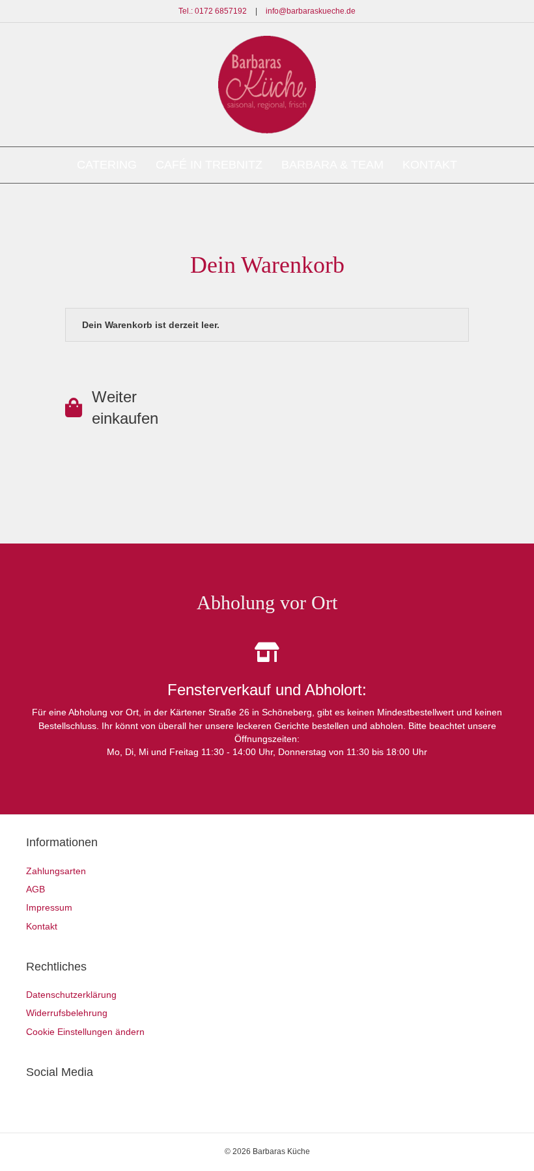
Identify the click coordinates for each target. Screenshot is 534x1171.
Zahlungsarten (56, 871)
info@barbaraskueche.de (311, 11)
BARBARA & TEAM (332, 164)
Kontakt (41, 926)
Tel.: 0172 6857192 (212, 11)
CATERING (107, 164)
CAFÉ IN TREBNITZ (209, 164)
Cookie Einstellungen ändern (85, 1031)
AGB (35, 889)
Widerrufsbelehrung (66, 1013)
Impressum (49, 907)
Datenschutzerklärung (71, 994)
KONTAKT (429, 164)
